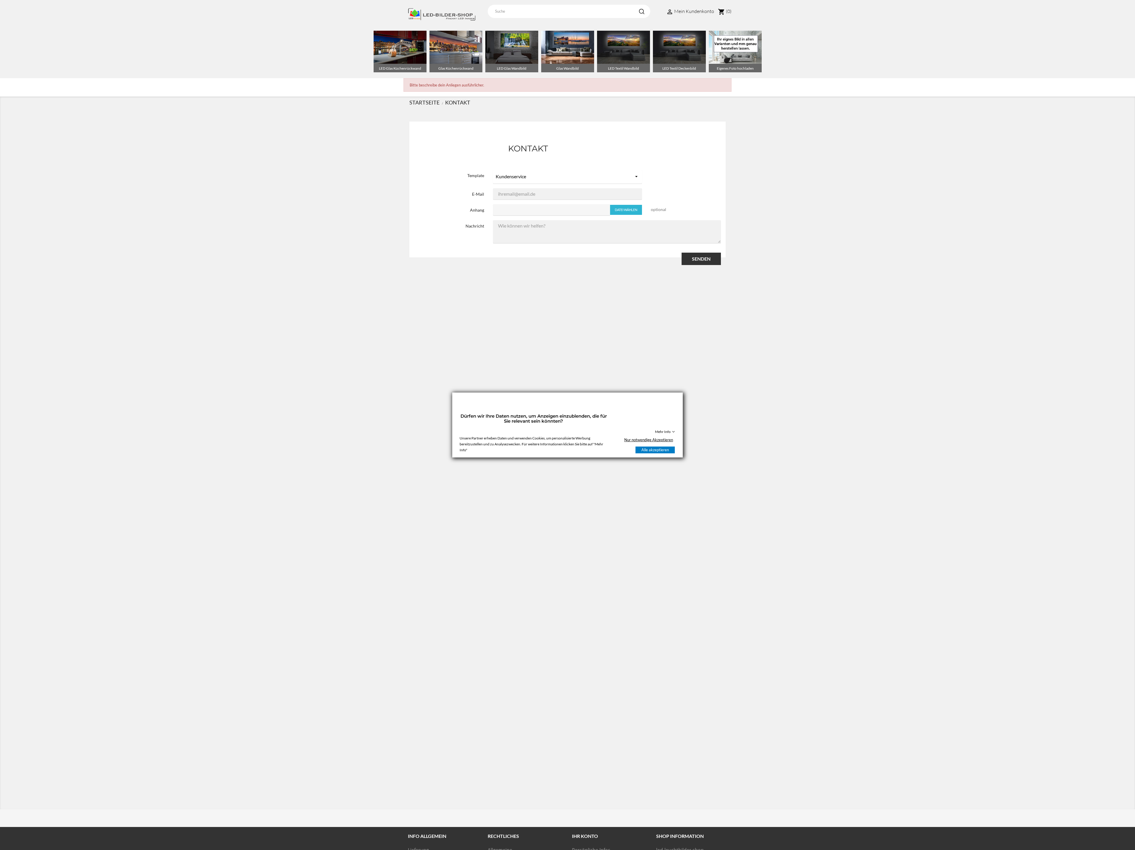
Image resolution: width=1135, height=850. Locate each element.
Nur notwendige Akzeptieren (648, 439)
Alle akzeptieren (655, 449)
